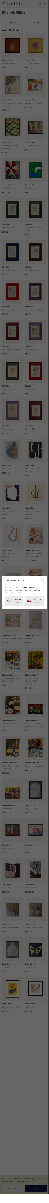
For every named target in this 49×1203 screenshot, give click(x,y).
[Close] (42, 580)
